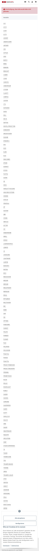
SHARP (5, 427)
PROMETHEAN (7, 376)
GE (4, 181)
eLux (4, 155)
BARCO (5, 60)
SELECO (5, 420)
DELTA (5, 119)
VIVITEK (5, 501)
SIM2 (4, 424)
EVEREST (6, 166)
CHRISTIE (6, 82)
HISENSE (5, 196)
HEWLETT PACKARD (9, 189)
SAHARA (5, 398)
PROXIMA (6, 372)
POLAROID (6, 346)
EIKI (4, 144)
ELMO (5, 152)
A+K (4, 23)
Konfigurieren (20, 523)
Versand (20, 550)
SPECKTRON (6, 438)
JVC (4, 229)
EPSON (5, 163)
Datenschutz (15, 545)
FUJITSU (5, 174)
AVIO (4, 56)
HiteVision (6, 203)
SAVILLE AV (6, 416)
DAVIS (5, 111)
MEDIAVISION (7, 277)
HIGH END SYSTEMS (8, 192)
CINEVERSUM (7, 86)
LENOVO (5, 247)
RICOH (5, 379)
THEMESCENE (7, 457)
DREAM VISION (7, 133)
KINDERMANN (7, 233)
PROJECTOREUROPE (9, 368)
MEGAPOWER (7, 288)
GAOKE (5, 177)
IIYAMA (5, 218)
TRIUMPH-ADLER (8, 475)
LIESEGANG (6, 255)
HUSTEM (5, 211)
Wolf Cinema (7, 504)
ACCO (5, 27)
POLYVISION (6, 350)
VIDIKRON (6, 490)
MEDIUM (5, 284)
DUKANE (5, 137)
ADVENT (5, 38)
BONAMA (5, 67)
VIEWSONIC (6, 493)
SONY (4, 442)
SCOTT (5, 413)
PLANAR (5, 339)
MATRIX (5, 269)
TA (4, 449)
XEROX (5, 508)
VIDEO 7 (5, 486)
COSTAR (5, 100)
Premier (5, 357)
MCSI (4, 273)
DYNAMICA (6, 141)
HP (4, 207)
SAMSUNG (6, 402)
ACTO (5, 34)
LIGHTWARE (6, 258)
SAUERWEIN (6, 405)
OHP (4, 313)
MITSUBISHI (6, 299)
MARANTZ (6, 266)
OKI (4, 317)
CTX (4, 104)
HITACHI (5, 200)
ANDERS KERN (7, 42)
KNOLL (5, 236)
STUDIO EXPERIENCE (9, 446)
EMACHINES (6, 159)
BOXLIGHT (6, 71)
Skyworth (6, 435)
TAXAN (5, 453)
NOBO (5, 310)
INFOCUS (5, 222)
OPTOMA (5, 321)
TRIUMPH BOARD (8, 464)
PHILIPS (5, 332)
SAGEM (5, 394)
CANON (5, 75)
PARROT (5, 328)
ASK (4, 49)
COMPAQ (5, 97)
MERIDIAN (6, 291)
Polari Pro (6, 361)
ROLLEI (5, 383)
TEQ (4, 460)
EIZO (4, 148)
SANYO (5, 409)
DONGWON (6, 130)
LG (4, 251)
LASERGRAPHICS (8, 244)
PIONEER (5, 335)
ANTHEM (5, 45)
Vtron (5, 497)
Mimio (5, 295)
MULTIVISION (7, 302)
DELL (4, 115)
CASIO (5, 78)
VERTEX (5, 482)
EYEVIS (5, 170)
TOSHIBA (5, 468)
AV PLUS (5, 53)
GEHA (5, 185)
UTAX (4, 479)
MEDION (5, 280)
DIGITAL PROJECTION (9, 126)
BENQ (5, 64)
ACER (5, 31)
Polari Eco (6, 354)
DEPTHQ (5, 122)
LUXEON (5, 262)
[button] (29, 2)
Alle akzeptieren (20, 518)
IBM (4, 214)
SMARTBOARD (7, 431)
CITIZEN (5, 89)
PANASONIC (6, 324)
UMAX (5, 471)
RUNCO (5, 391)
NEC (4, 306)
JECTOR (5, 225)
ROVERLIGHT (7, 387)
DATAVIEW (6, 108)
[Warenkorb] (36, 2)
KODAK (5, 240)
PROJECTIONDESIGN (9, 365)
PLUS (4, 343)
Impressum (6, 545)
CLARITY (5, 93)
